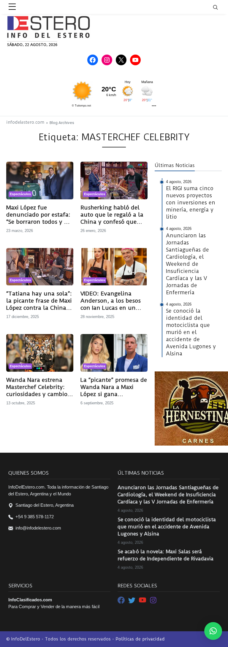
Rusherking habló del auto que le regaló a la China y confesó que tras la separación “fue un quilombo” (111, 214)
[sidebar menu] (12, 7)
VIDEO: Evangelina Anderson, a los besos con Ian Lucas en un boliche (110, 300)
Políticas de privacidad (140, 639)
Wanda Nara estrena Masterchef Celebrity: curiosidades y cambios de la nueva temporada (38, 387)
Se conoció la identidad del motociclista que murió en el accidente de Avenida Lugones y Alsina (167, 526)
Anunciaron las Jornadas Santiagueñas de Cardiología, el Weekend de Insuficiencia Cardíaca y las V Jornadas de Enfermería (168, 494)
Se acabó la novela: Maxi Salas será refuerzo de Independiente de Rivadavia (165, 555)
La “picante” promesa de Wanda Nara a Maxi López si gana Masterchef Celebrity (113, 387)
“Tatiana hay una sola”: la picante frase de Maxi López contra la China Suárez (39, 300)
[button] (213, 631)
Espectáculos (20, 194)
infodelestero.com (25, 122)
